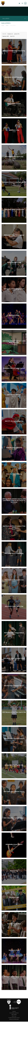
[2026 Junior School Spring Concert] (14, 289)
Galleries (13, 25)
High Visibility (14, 1014)
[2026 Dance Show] (14, 316)
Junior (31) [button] (16, 34)
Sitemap (14, 1011)
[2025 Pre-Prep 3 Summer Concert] (14, 686)
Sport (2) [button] (12, 36)
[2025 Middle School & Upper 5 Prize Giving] (14, 659)
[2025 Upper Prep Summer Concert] (14, 792)
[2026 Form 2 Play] (14, 130)
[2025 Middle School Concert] (14, 845)
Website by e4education (14, 1019)
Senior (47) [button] (6, 36)
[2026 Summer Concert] (14, 104)
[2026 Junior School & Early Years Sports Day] (14, 183)
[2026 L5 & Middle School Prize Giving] (14, 51)
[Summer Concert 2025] (14, 924)
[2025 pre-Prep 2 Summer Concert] (14, 739)
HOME (2, 25)
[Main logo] (9, 1003)
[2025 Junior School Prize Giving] (14, 554)
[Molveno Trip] (14, 871)
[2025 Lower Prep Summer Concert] (14, 818)
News (7, 25)
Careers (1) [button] (10, 34)
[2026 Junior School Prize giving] (14, 77)
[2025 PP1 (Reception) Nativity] (14, 421)
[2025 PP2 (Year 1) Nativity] (14, 448)
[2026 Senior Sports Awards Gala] (14, 210)
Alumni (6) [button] (4, 33)
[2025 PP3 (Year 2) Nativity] (14, 474)
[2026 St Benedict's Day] (14, 263)
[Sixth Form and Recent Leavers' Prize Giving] (14, 527)
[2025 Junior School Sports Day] (14, 765)
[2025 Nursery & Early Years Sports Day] (14, 712)
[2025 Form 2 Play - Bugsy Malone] (14, 633)
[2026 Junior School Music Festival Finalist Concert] (14, 236)
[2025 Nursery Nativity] (14, 395)
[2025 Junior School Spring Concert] (14, 977)
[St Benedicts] (2, 3)
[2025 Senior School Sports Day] (14, 607)
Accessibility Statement (14, 1012)
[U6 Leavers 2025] (14, 898)
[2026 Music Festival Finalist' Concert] (14, 368)
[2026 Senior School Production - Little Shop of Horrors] (14, 342)
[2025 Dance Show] (14, 950)
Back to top (14, 1016)
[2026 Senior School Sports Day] (14, 157)
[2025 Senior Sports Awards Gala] (14, 580)
